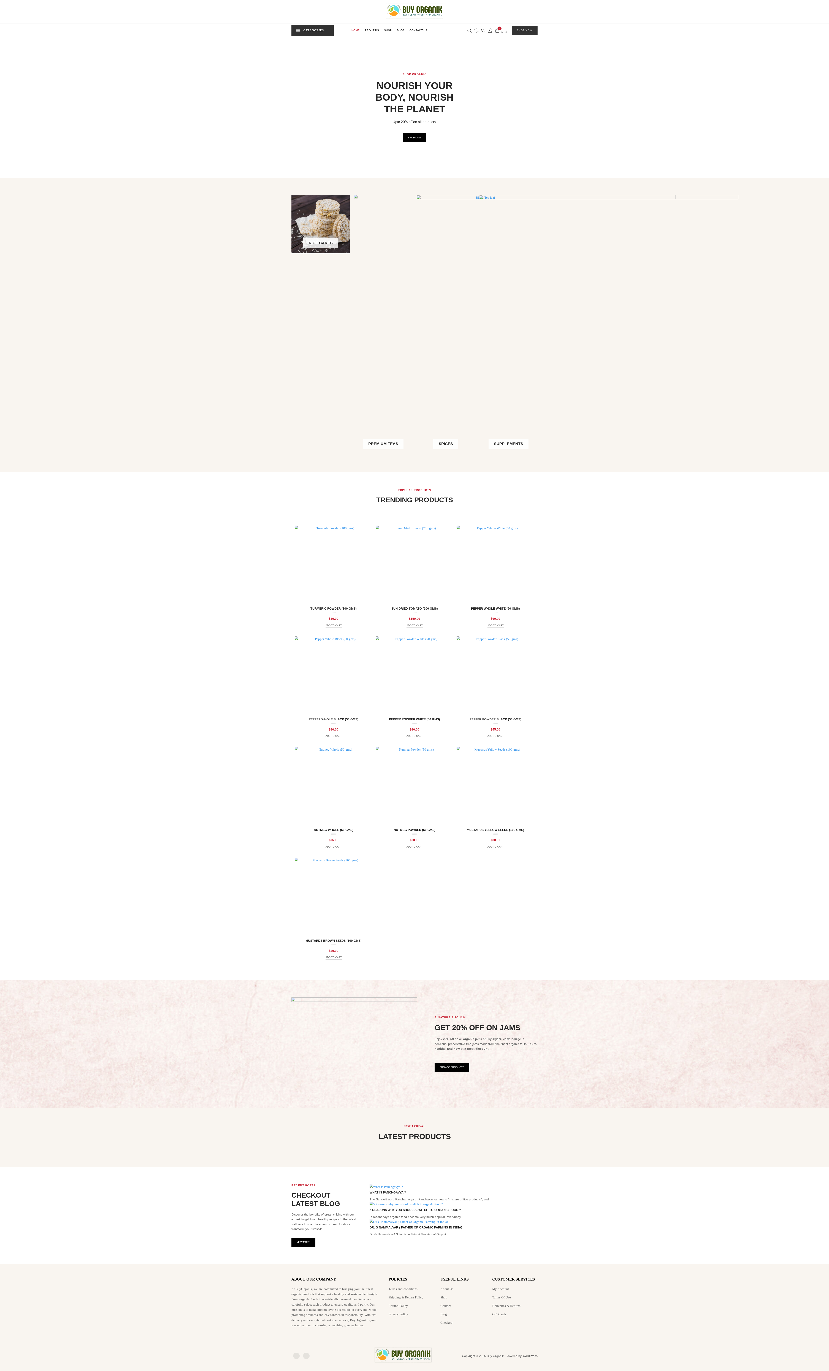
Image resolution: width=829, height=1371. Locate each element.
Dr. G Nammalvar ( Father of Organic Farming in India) (416, 1227)
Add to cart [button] (334, 625)
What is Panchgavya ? (388, 1192)
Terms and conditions (403, 1289)
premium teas (383, 444)
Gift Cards (499, 1314)
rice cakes (321, 243)
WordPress (530, 1356)
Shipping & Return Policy (406, 1297)
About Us (372, 30)
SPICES (446, 444)
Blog (401, 30)
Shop (388, 30)
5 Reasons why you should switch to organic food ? (415, 1210)
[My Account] (490, 30)
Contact (445, 1306)
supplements (508, 444)
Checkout (446, 1322)
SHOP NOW (524, 30)
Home (355, 30)
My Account (500, 1289)
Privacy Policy (398, 1314)
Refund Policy (398, 1306)
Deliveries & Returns (506, 1306)
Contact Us (418, 30)
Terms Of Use (501, 1297)
